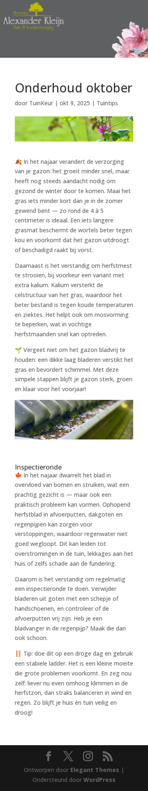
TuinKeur (41, 103)
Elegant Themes (94, 770)
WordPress (99, 780)
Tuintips (107, 103)
